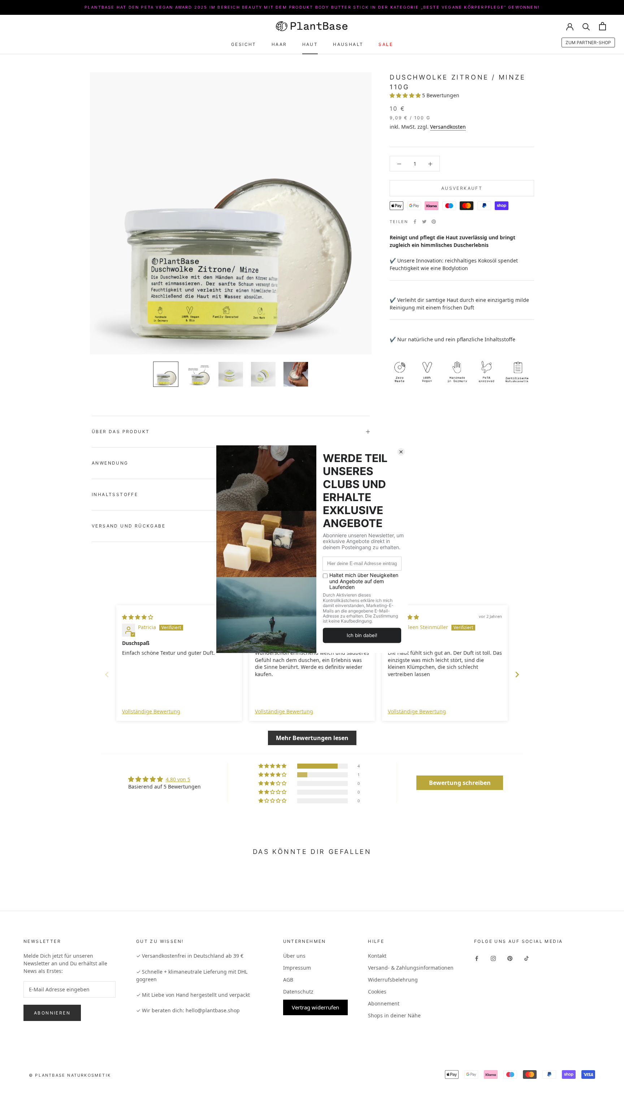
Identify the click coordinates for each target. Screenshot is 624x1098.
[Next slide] (517, 674)
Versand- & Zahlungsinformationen (411, 967)
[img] (137, 617)
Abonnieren (52, 1013)
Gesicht (243, 44)
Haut (310, 44)
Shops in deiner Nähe (394, 1015)
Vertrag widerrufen (315, 1007)
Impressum (297, 967)
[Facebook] (415, 221)
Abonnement (383, 1003)
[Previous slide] (107, 674)
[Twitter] (424, 221)
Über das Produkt (121, 431)
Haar (279, 44)
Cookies (377, 991)
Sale (385, 44)
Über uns (294, 955)
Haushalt (348, 44)
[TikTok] (526, 958)
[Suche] (586, 26)
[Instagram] (493, 958)
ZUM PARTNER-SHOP (588, 42)
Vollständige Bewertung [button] (151, 711)
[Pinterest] (434, 221)
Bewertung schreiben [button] (460, 783)
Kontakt (377, 955)
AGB (288, 979)
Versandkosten (448, 126)
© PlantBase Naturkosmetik (70, 1075)
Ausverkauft (461, 188)
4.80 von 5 (178, 779)
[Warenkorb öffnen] (602, 26)
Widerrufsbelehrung (393, 979)
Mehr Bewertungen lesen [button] (312, 738)
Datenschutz (298, 991)
